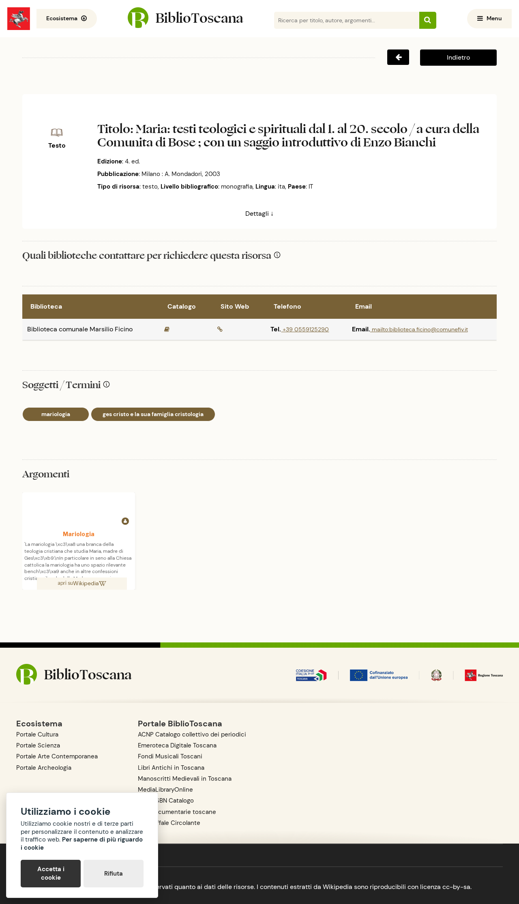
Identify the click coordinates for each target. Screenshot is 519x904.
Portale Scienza (38, 745)
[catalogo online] (166, 329)
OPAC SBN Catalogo (166, 801)
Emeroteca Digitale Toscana (177, 745)
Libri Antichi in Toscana (171, 768)
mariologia (55, 414)
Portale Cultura (37, 734)
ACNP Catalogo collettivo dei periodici (192, 734)
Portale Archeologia (43, 768)
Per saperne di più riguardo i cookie (82, 843)
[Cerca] (427, 20)
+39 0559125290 (305, 329)
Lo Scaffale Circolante (169, 823)
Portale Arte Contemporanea (57, 756)
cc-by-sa (456, 887)
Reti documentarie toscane (177, 812)
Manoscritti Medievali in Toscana (185, 779)
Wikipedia (86, 583)
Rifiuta (113, 874)
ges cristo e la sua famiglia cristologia (153, 414)
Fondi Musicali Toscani (170, 756)
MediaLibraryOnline (165, 790)
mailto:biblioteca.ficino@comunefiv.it (419, 329)
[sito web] (220, 329)
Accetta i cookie (50, 873)
